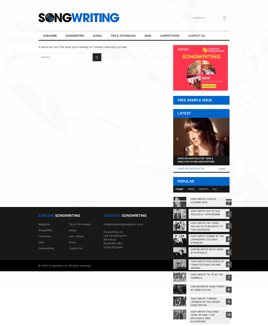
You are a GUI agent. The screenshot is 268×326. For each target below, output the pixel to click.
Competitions (46, 248)
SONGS (97, 35)
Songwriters (45, 230)
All (215, 189)
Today (179, 189)
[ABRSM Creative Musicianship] (200, 89)
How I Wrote (76, 236)
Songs (72, 230)
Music (72, 242)
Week (191, 189)
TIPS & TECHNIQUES (123, 35)
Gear (41, 242)
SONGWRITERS (75, 35)
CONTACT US (196, 35)
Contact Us (75, 248)
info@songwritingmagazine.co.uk (123, 224)
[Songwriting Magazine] (100, 17)
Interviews (44, 236)
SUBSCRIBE (50, 35)
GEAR (147, 35)
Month (203, 189)
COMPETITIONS (169, 35)
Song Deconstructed (191, 168)
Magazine (44, 224)
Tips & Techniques (80, 224)
